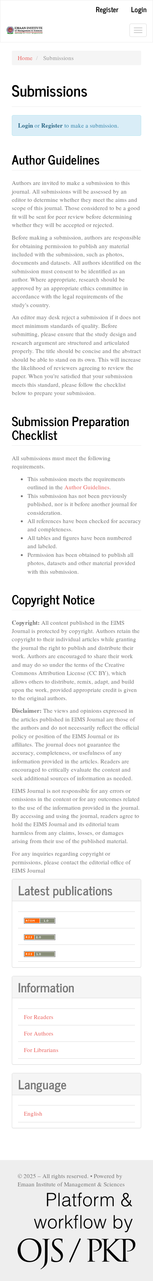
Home (25, 58)
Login (139, 9)
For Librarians (41, 1050)
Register (107, 9)
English (33, 1113)
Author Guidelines (86, 487)
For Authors (38, 1033)
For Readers (38, 1017)
